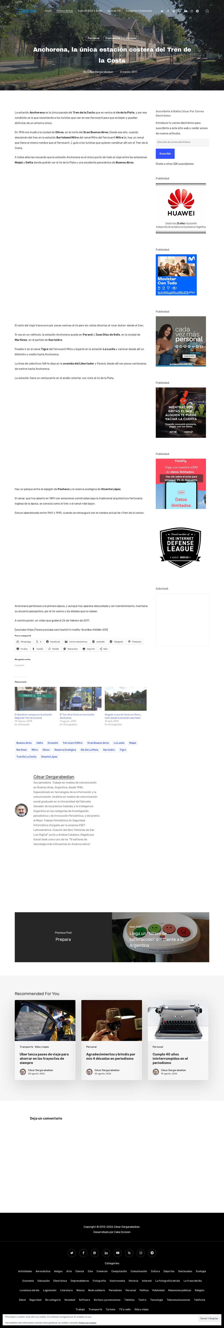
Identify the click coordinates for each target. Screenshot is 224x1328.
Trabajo (80, 1309)
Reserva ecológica (65, 750)
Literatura (66, 1290)
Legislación (49, 1290)
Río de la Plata (89, 750)
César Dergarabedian (100, 71)
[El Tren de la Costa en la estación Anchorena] (81, 699)
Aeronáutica (43, 1271)
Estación (53, 743)
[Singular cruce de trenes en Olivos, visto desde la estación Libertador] (126, 699)
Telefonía (199, 1300)
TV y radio (125, 1309)
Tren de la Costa (26, 756)
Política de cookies (87, 1323)
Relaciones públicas (179, 1290)
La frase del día (193, 1281)
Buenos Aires (24, 743)
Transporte (112, 38)
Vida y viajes (42, 1047)
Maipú (132, 743)
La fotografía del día (167, 1281)
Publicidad (158, 1290)
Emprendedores (80, 1281)
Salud (22, 1300)
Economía (28, 1281)
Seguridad (35, 1300)
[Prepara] (63, 937)
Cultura (155, 1271)
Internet (147, 1281)
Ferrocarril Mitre (72, 743)
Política (144, 1290)
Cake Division (122, 1232)
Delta (40, 743)
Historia (133, 1281)
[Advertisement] (112, 876)
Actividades (25, 1271)
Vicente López (49, 756)
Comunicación (139, 1271)
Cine (90, 1271)
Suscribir (165, 153)
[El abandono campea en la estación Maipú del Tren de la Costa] (36, 699)
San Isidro (109, 750)
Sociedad (69, 1300)
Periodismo (115, 1290)
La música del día (29, 1290)
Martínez (21, 750)
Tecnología (156, 1300)
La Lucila (119, 743)
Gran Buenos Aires (98, 743)
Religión (199, 1290)
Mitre (35, 750)
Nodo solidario (96, 1290)
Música (80, 1290)
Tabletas (129, 1300)
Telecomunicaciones (178, 1300)
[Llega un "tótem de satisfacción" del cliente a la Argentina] (160, 937)
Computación (119, 1271)
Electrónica (60, 1281)
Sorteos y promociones (107, 1300)
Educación (44, 1281)
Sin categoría (53, 1300)
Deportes (169, 1271)
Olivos (46, 750)
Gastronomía (117, 1281)
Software (84, 1300)
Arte (69, 1271)
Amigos (58, 1271)
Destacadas (185, 1271)
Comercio (102, 1271)
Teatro (142, 1300)
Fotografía (99, 1281)
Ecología (201, 1271)
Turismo (131, 38)
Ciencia (79, 1271)
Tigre (123, 750)
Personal (93, 38)
